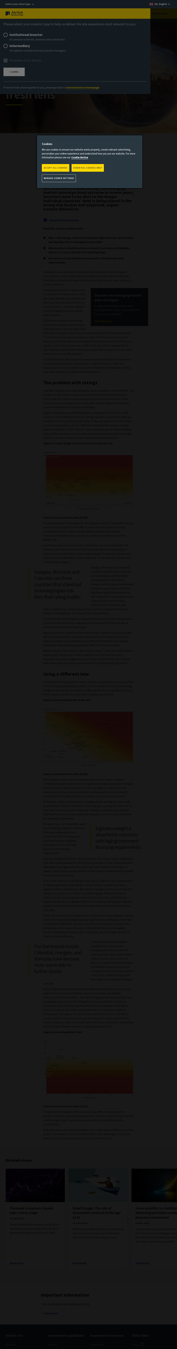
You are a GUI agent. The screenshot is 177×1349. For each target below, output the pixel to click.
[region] (90, 162)
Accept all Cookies (55, 167)
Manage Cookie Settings (59, 178)
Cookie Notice (79, 157)
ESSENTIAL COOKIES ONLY (87, 167)
